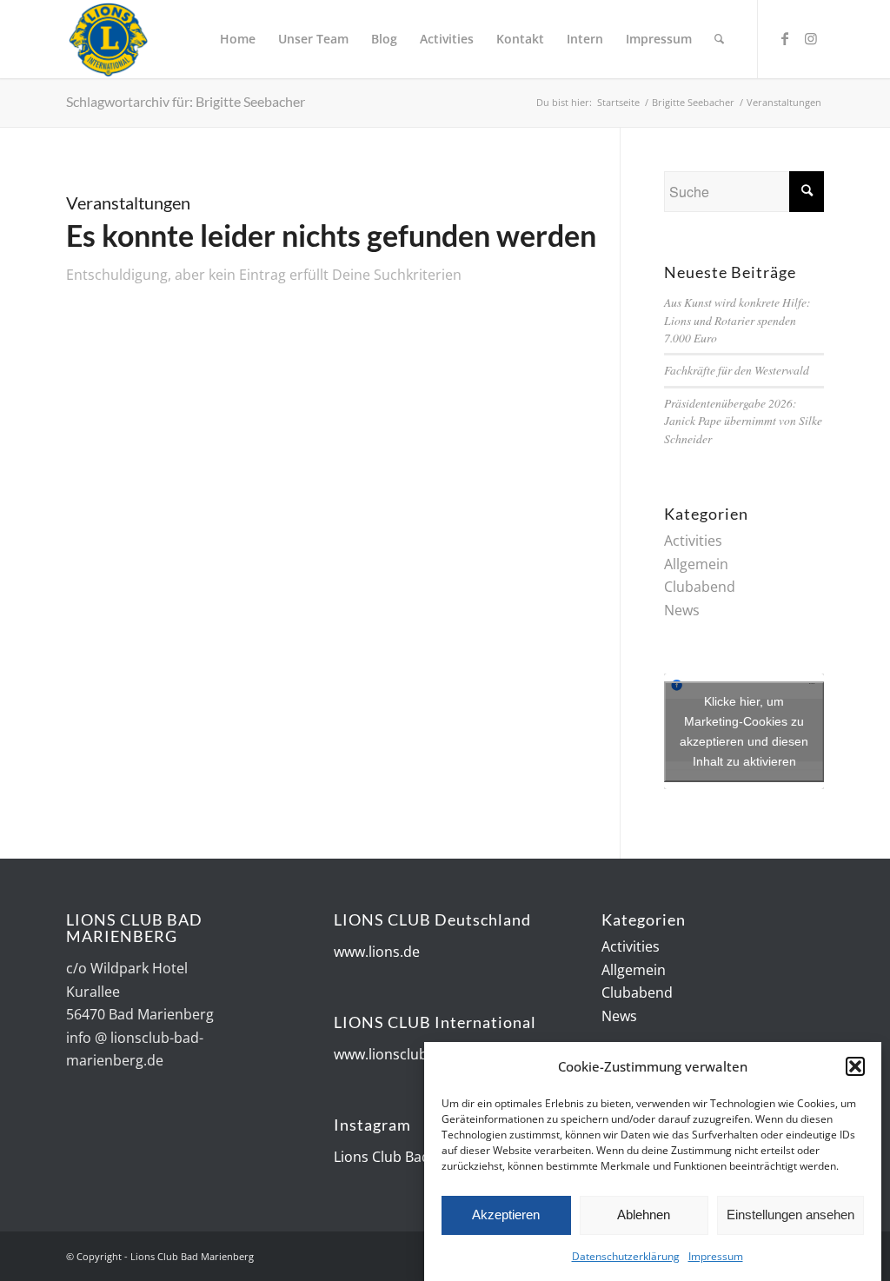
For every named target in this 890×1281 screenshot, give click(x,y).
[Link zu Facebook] (785, 38)
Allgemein (696, 564)
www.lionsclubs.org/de (408, 1054)
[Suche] (719, 39)
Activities (693, 540)
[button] (855, 1066)
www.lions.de (377, 951)
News (682, 610)
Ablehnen (643, 1214)
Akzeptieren (506, 1214)
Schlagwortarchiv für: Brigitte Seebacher (185, 101)
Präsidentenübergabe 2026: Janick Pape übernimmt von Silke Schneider (743, 421)
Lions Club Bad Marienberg (422, 1156)
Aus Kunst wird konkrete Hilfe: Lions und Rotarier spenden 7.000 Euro (737, 320)
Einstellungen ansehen (790, 1214)
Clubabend (699, 586)
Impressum (715, 1256)
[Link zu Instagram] (811, 38)
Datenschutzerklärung (626, 1256)
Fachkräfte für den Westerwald (736, 370)
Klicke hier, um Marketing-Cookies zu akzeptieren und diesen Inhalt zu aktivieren (744, 731)
